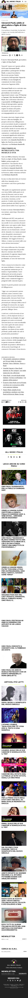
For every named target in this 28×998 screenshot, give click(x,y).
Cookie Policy (13, 985)
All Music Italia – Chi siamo (8, 984)
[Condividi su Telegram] (17, 55)
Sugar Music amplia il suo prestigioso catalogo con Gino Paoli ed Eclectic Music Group (13, 392)
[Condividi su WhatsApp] (10, 55)
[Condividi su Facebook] (12, 55)
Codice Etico (21, 984)
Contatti (16, 984)
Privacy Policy (6, 985)
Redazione (5, 53)
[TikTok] (20, 980)
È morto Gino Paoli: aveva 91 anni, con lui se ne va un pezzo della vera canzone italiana (14, 385)
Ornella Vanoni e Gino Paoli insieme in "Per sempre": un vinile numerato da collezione (14, 370)
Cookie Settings (14, 985)
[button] (19, 55)
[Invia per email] (22, 55)
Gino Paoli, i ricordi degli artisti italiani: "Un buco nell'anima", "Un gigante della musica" (14, 378)
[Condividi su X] (15, 55)
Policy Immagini (20, 985)
